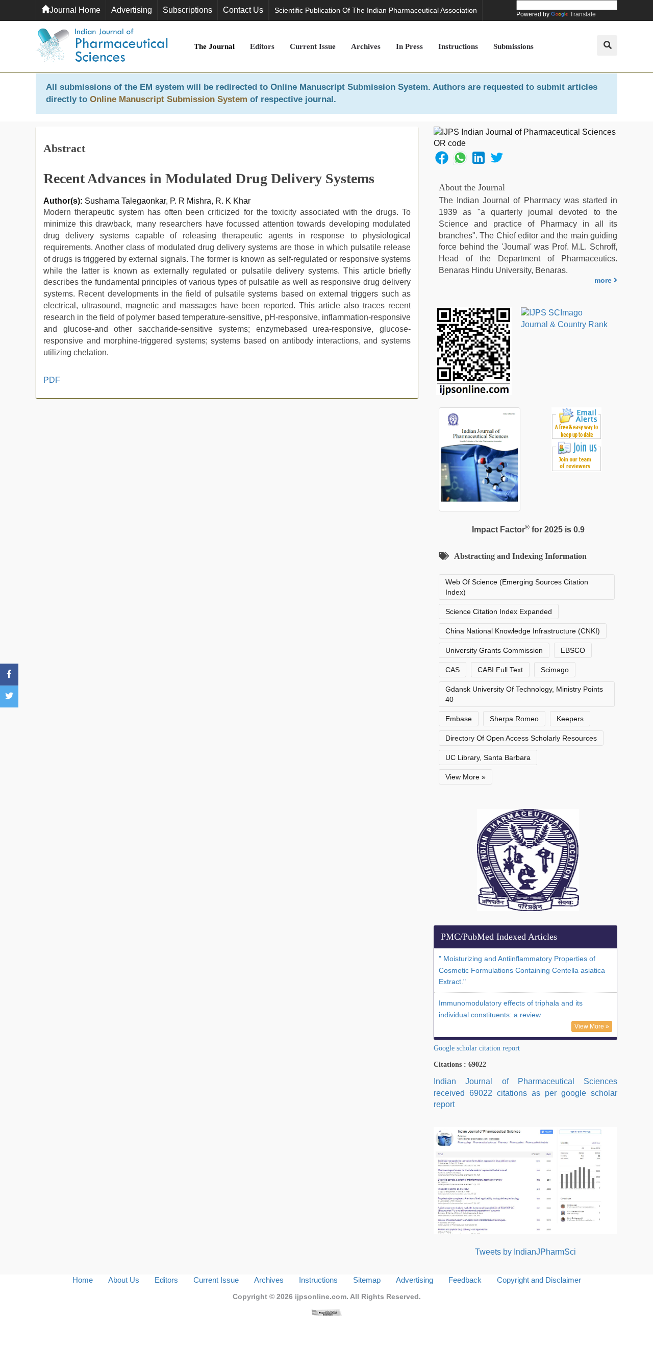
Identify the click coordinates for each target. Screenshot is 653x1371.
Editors (262, 46)
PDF (51, 380)
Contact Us (243, 10)
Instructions (458, 46)
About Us (123, 1280)
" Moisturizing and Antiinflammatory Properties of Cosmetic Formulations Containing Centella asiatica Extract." (522, 970)
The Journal (214, 46)
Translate (583, 14)
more (604, 280)
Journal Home (75, 10)
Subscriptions (187, 10)
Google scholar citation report (477, 1048)
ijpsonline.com (320, 1296)
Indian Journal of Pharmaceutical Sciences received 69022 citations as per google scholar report (525, 1093)
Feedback (465, 1280)
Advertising (131, 10)
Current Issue (313, 46)
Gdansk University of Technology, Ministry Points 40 (524, 694)
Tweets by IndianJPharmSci (525, 1251)
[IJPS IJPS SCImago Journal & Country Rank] (564, 319)
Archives (366, 46)
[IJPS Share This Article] (442, 157)
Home (82, 1280)
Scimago (555, 670)
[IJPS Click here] (525, 1180)
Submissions (513, 46)
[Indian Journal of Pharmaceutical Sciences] (102, 46)
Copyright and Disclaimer (539, 1280)
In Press (409, 46)
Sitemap (367, 1280)
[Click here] (326, 1312)
